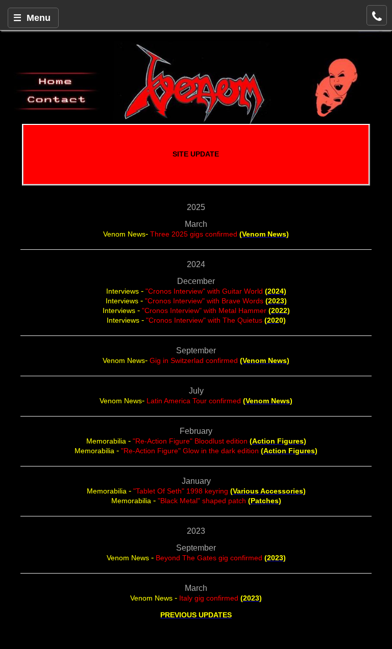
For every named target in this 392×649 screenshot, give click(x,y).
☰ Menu (32, 18)
